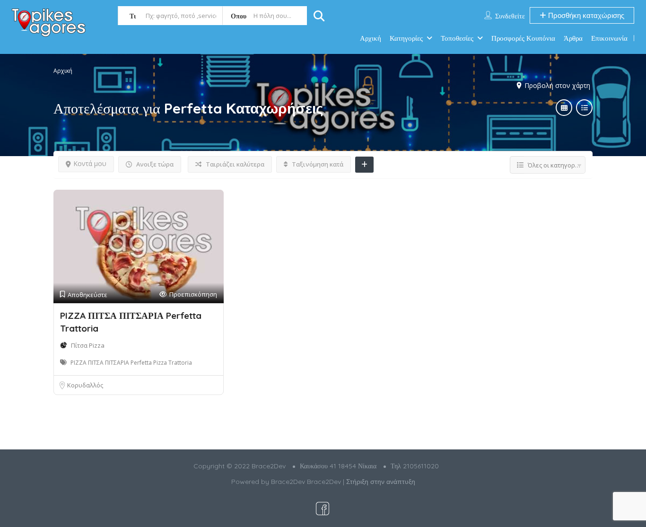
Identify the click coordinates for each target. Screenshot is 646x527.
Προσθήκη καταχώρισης (585, 15)
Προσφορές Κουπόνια (523, 38)
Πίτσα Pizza (88, 345)
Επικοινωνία (609, 38)
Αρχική (370, 38)
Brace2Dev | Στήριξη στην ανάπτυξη (361, 481)
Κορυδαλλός (85, 385)
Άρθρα (573, 38)
